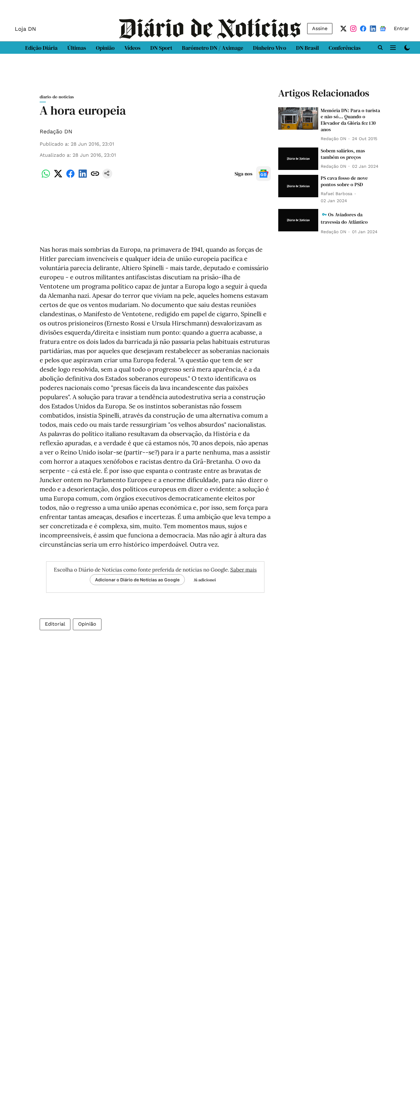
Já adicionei (205, 580)
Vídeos (133, 48)
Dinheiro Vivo (269, 48)
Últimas (76, 48)
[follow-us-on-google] (263, 173)
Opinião (105, 48)
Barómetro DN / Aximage (212, 48)
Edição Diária (41, 48)
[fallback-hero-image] (298, 118)
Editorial (55, 624)
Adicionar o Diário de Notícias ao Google (137, 579)
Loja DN (25, 29)
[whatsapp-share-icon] (46, 177)
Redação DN (56, 131)
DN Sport (161, 48)
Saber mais (243, 569)
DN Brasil (307, 48)
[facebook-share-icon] (70, 177)
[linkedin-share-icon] (83, 177)
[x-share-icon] (58, 177)
